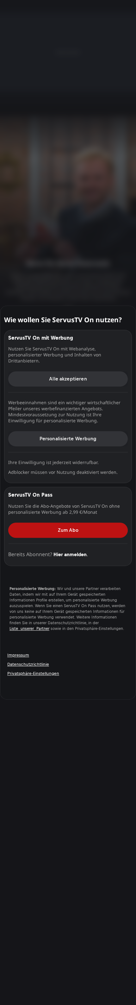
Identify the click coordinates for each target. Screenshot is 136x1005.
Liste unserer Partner (29, 628)
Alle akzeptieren (68, 378)
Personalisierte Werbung (68, 438)
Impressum (18, 655)
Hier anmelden (70, 554)
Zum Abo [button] (68, 530)
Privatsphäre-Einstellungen (33, 673)
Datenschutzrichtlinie (28, 664)
